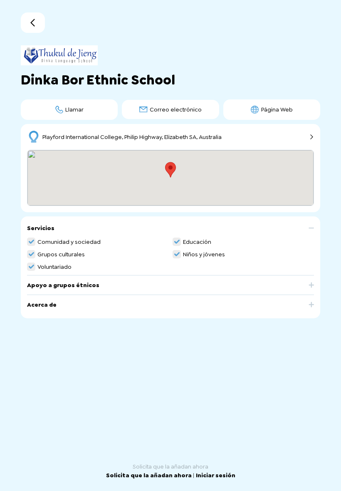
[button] (170, 231)
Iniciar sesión (215, 475)
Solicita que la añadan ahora (149, 475)
